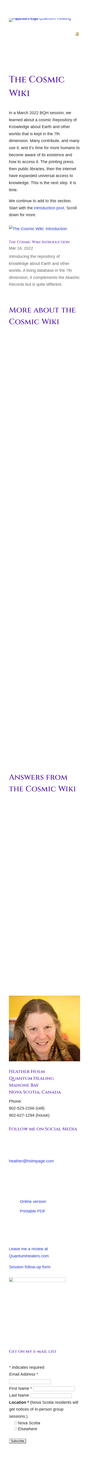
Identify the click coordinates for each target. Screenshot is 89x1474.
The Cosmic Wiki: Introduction (39, 242)
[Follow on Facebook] (21, 1145)
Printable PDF (32, 1211)
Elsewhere (27, 1429)
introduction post (49, 208)
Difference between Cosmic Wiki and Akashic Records (42, 702)
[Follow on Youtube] (12, 1145)
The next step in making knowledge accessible (42, 458)
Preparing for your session (50, 1228)
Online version (33, 1201)
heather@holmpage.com (31, 1161)
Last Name (19, 1395)
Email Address (23, 1374)
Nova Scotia (29, 1423)
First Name (20, 1388)
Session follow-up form (29, 1267)
